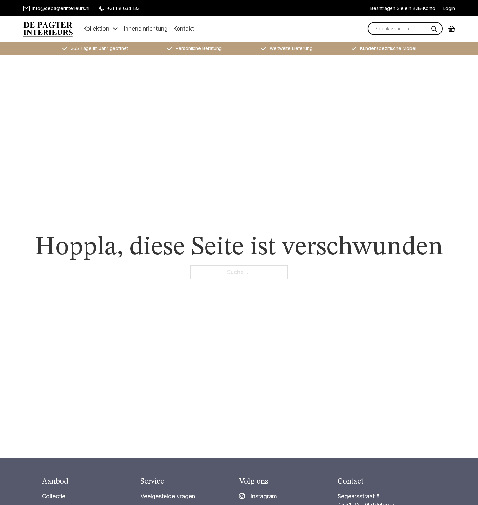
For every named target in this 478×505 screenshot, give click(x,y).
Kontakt (183, 28)
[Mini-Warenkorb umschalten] (451, 29)
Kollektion (96, 28)
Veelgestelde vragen (167, 496)
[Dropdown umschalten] (115, 29)
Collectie (53, 496)
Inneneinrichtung (146, 28)
